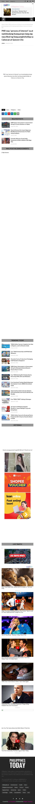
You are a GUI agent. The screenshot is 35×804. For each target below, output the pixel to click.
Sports (19, 790)
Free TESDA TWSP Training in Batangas (21, 399)
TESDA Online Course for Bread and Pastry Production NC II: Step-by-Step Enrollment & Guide (22, 417)
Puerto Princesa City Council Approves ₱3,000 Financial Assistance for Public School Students (21, 131)
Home (3, 1)
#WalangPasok (5, 784)
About (7, 1)
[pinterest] (32, 1)
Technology (4, 792)
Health (20, 784)
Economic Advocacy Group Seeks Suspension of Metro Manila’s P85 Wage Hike (21, 140)
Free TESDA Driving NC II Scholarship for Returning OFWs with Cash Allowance (21, 375)
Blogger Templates (28, 801)
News (6, 24)
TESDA (24, 790)
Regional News (5, 790)
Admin (3, 43)
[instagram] (30, 1)
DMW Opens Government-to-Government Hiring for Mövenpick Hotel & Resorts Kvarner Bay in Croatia (22, 368)
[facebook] (25, 1)
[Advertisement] (17, 94)
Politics (16, 787)
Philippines (13, 109)
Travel (24, 792)
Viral (29, 792)
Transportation (17, 792)
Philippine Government (7, 787)
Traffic (11, 792)
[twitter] (28, 1)
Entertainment (14, 784)
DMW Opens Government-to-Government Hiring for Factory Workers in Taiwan (22, 123)
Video (19, 109)
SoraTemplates (11, 801)
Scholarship (13, 790)
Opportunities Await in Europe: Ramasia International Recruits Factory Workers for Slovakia (22, 392)
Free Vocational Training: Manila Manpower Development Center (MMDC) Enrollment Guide (22, 384)
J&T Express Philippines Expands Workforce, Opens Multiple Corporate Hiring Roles (21, 408)
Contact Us (12, 1)
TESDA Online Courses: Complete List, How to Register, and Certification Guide (22, 345)
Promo (26, 787)
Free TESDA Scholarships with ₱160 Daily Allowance (21, 352)
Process (21, 787)
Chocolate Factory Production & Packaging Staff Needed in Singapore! (22, 359)
